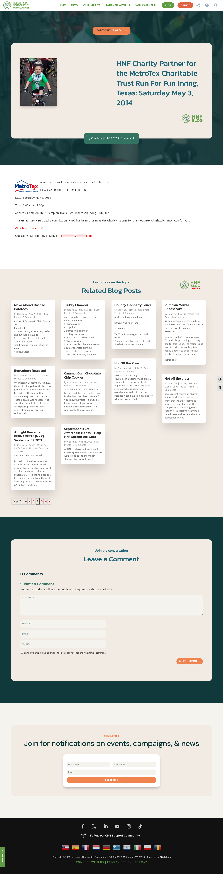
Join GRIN (2, 857)
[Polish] (147, 848)
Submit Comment (190, 661)
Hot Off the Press (127, 363)
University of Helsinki (184, 387)
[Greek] (117, 848)
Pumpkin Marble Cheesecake (177, 307)
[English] (65, 848)
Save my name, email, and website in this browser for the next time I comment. (65, 653)
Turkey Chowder (76, 305)
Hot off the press (177, 378)
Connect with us (90, 862)
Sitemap (141, 862)
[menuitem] (63, 5)
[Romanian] (158, 848)
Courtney (96, 138)
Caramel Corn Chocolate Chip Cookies (82, 375)
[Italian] (137, 848)
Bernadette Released (30, 370)
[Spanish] (75, 848)
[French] (86, 848)
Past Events (120, 30)
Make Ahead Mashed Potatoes (29, 307)
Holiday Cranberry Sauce (133, 305)
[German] (106, 848)
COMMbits (165, 857)
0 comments (128, 138)
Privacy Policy (119, 862)
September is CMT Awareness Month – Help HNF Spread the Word (82, 432)
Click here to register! (29, 228)
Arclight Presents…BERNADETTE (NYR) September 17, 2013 (29, 436)
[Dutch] (96, 848)
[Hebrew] (127, 848)
